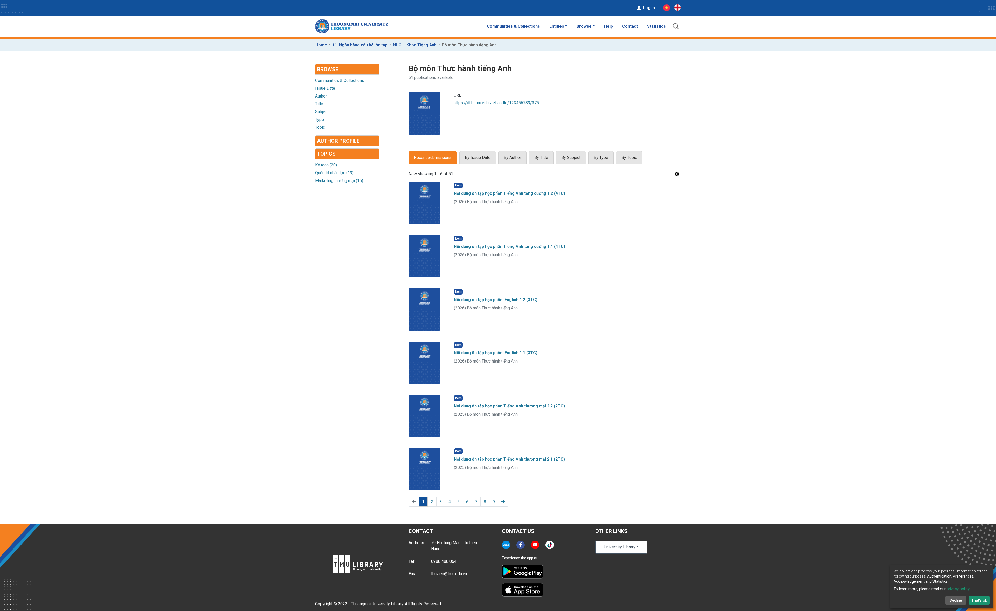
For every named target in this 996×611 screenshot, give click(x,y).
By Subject (570, 157)
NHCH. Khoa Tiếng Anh (415, 45)
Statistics (656, 26)
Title (319, 103)
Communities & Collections (513, 26)
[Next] (503, 502)
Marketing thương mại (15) (339, 180)
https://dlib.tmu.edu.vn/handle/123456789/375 (496, 102)
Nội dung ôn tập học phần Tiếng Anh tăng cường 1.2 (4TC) (509, 193)
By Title (541, 157)
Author (321, 96)
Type (319, 119)
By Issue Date (477, 157)
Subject (322, 111)
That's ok (979, 600)
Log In (648, 7)
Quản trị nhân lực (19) (334, 172)
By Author (512, 157)
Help (608, 26)
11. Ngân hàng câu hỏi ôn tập (360, 45)
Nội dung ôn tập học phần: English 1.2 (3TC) (495, 299)
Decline (956, 600)
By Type (601, 157)
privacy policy (958, 589)
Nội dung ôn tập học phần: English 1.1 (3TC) (495, 352)
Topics (326, 154)
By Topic (629, 157)
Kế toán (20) (326, 165)
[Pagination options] (677, 174)
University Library (619, 547)
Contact (630, 26)
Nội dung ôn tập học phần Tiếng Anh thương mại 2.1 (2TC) (509, 459)
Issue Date (325, 88)
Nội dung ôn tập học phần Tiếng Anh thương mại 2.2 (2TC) (509, 406)
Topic (320, 127)
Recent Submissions (433, 157)
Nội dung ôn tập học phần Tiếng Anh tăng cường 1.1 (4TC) (509, 246)
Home (321, 45)
